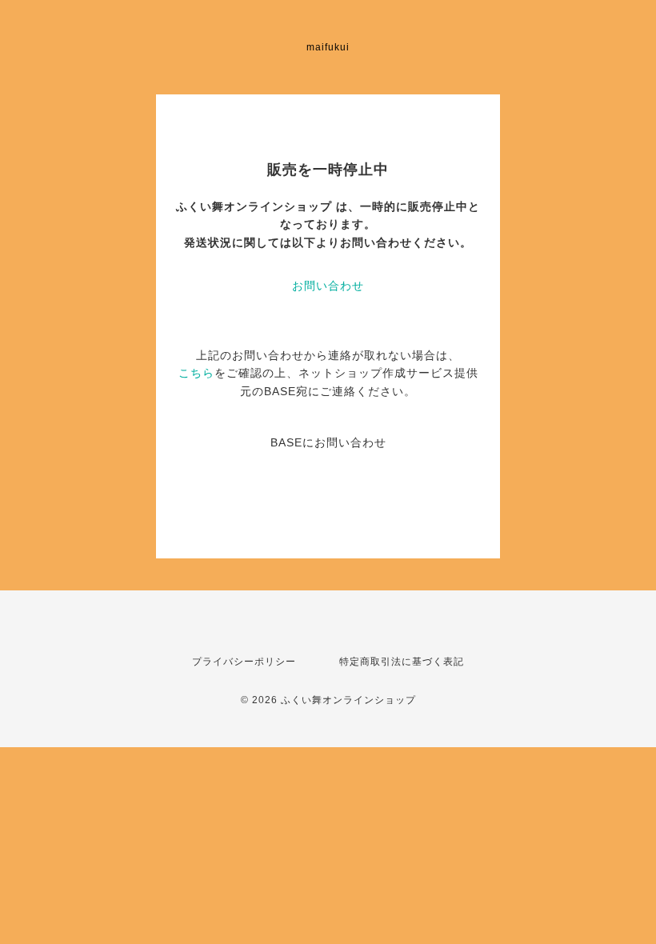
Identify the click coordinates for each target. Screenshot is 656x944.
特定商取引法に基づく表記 (401, 661)
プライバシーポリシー (244, 661)
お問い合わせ (328, 285)
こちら (196, 372)
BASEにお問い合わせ (328, 442)
